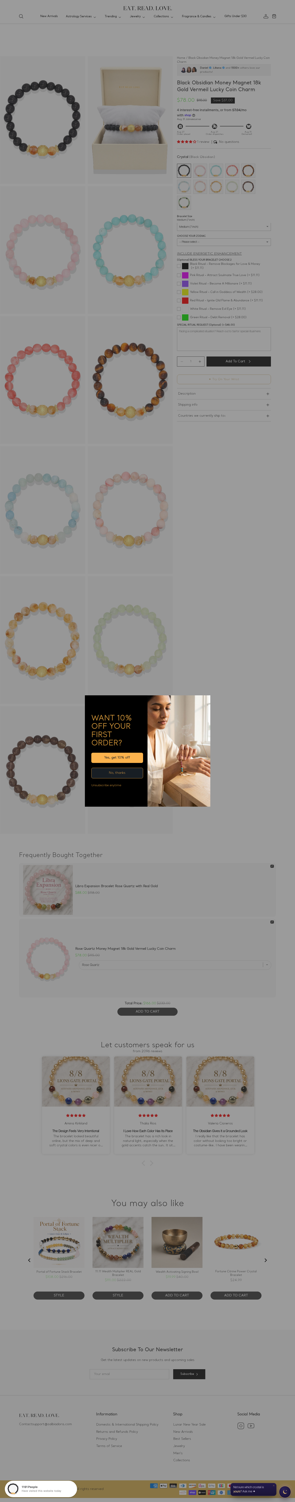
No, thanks (117, 773)
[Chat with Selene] (285, 1492)
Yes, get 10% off (117, 758)
